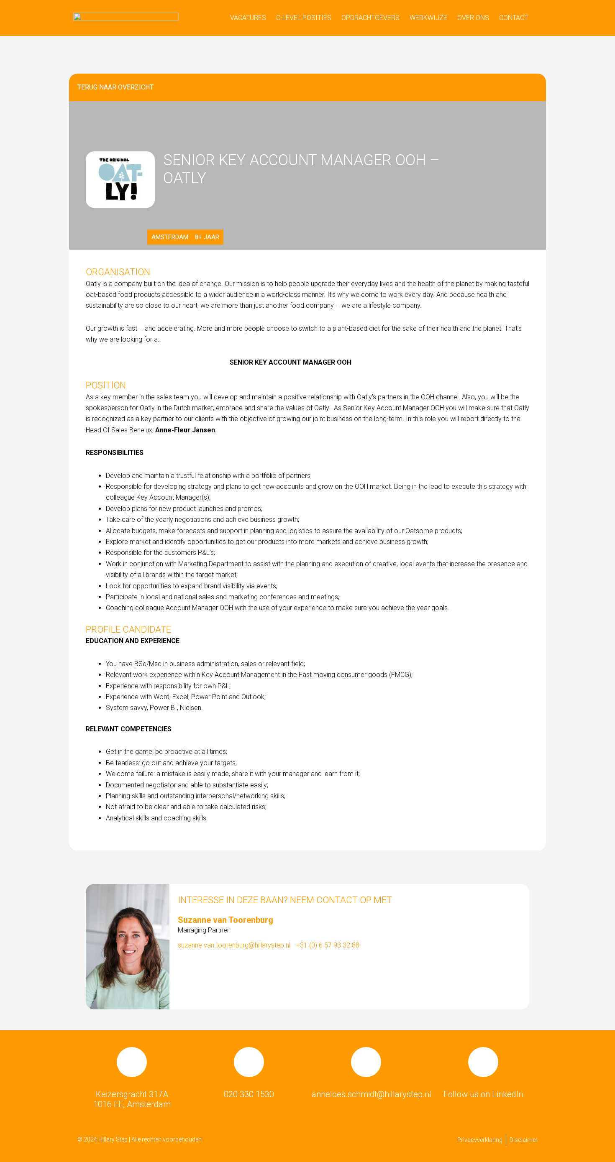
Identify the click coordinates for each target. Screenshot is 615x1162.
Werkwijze (428, 18)
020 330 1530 (249, 1094)
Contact (513, 18)
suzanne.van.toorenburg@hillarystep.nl (234, 945)
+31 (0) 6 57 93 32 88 (327, 945)
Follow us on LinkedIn (483, 1094)
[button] (461, 87)
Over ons (473, 18)
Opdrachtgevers (370, 18)
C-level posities (303, 18)
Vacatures (248, 18)
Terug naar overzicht (115, 87)
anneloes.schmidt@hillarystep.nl (371, 1094)
